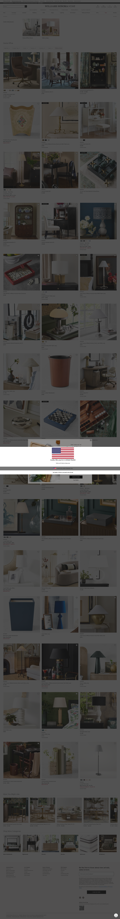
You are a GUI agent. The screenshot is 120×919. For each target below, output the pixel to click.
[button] (116, 915)
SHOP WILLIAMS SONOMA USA (65, 468)
